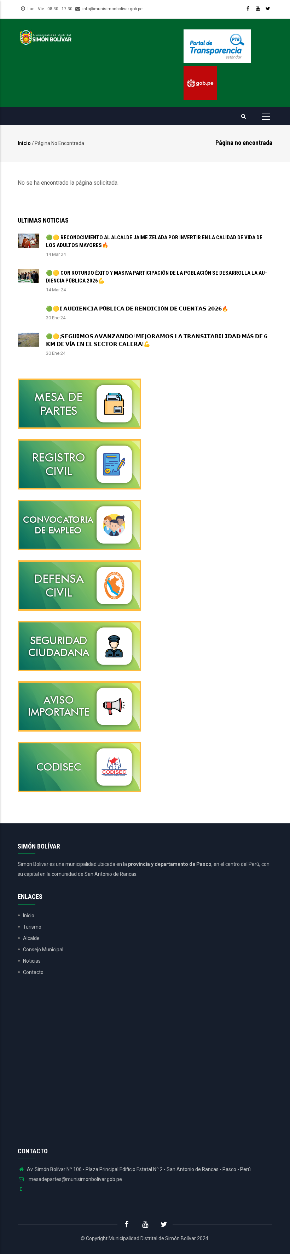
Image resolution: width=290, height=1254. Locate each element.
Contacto (33, 972)
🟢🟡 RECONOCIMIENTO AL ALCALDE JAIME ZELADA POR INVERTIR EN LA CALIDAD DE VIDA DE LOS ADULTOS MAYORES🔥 (154, 241)
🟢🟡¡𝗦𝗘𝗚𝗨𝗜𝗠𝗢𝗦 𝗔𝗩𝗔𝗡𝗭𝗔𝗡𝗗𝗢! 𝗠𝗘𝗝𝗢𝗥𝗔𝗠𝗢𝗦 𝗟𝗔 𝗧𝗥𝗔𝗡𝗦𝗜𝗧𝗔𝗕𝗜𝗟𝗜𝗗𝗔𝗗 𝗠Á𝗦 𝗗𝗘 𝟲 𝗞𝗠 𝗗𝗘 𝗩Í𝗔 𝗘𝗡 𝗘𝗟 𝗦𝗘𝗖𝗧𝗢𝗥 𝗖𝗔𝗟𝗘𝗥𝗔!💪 (156, 340)
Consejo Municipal (43, 949)
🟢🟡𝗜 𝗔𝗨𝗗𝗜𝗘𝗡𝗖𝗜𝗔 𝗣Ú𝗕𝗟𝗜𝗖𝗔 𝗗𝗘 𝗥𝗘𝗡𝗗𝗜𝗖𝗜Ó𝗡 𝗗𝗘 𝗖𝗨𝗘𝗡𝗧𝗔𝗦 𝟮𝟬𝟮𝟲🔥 (137, 309)
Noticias (32, 961)
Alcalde (31, 938)
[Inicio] (46, 37)
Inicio (24, 143)
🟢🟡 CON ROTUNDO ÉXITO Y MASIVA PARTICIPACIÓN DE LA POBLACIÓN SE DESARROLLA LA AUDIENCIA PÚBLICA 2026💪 (156, 277)
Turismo (32, 927)
